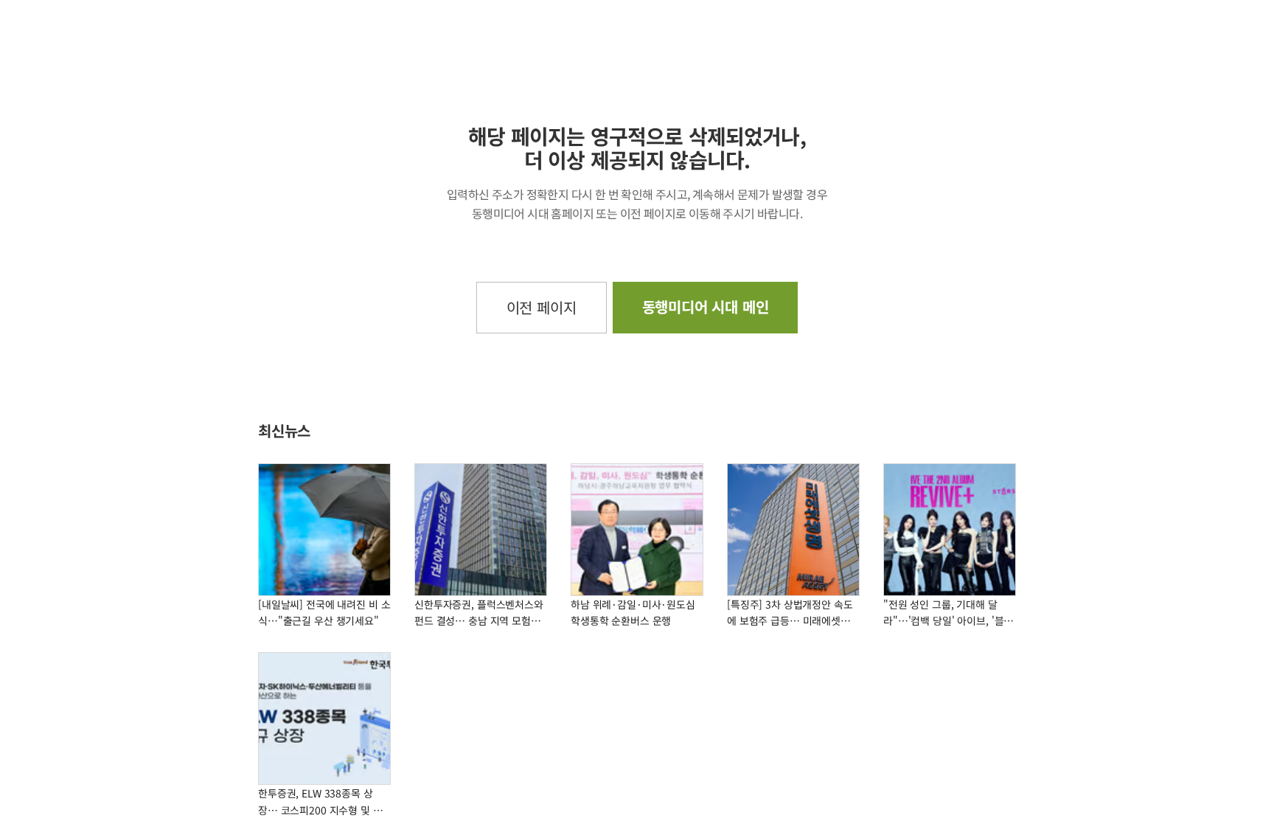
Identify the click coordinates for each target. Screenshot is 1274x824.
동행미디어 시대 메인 (705, 306)
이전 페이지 (542, 307)
